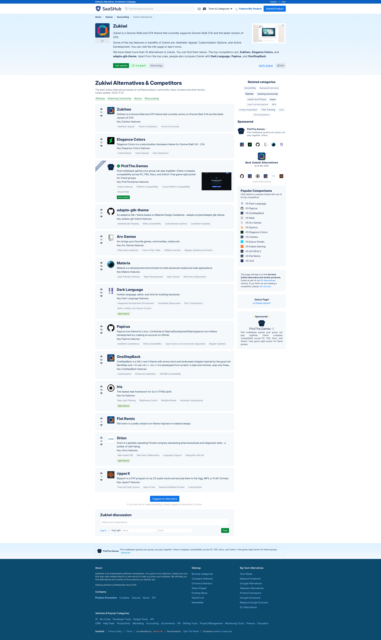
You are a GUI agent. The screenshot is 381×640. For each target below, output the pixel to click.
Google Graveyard (250, 597)
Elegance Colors (262, 52)
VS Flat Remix (253, 256)
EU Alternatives (267, 280)
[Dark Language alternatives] (110, 290)
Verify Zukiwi (266, 65)
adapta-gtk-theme (125, 56)
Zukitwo (245, 52)
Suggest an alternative (164, 498)
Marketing (138, 623)
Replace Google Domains (254, 602)
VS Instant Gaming (255, 246)
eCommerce (168, 623)
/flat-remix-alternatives (110, 415)
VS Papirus (251, 208)
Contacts (124, 597)
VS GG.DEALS (253, 251)
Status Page (156, 65)
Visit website (121, 65)
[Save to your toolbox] (102, 41)
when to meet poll (223, 631)
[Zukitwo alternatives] (110, 110)
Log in (103, 530)
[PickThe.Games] (110, 167)
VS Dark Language (255, 203)
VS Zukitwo (251, 236)
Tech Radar (246, 573)
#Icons (138, 98)
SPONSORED (100, 165)
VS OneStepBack (254, 213)
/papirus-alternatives (109, 323)
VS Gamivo (251, 227)
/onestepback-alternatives (112, 353)
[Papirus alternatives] (110, 327)
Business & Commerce (269, 88)
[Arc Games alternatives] (110, 237)
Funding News (199, 592)
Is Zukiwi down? (262, 303)
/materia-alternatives (109, 259)
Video (281, 110)
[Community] (204, 9)
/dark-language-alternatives (113, 286)
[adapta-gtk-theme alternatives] (110, 211)
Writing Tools (190, 623)
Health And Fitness (257, 99)
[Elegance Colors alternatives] (110, 140)
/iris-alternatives (107, 383)
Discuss (136, 597)
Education (262, 623)
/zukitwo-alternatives (109, 105)
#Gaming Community (119, 98)
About (146, 597)
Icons (273, 99)
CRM (98, 623)
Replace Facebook (250, 578)
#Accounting (152, 98)
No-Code (105, 619)
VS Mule (249, 217)
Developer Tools (122, 619)
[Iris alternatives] (110, 388)
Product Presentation (248, 110)
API (154, 597)
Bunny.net (158, 631)
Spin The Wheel (191, 631)
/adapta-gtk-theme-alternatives (115, 206)
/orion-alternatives (108, 434)
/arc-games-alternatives (111, 233)
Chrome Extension (202, 583)
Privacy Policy (115, 631)
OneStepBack (257, 56)
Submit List (198, 597)
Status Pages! (199, 588)
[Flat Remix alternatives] (110, 419)
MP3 (274, 104)
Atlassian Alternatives (252, 588)
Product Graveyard (250, 592)
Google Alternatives (251, 583)
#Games (100, 98)
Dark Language (220, 56)
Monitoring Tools (234, 623)
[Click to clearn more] (190, 551)
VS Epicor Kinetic (255, 241)
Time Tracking (268, 109)
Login (283, 2)
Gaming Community (267, 94)
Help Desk (108, 623)
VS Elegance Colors (256, 232)
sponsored (125, 552)
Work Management (262, 115)
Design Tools (140, 619)
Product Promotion (106, 597)
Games (249, 93)
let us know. (265, 286)
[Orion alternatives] (110, 439)
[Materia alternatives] (110, 264)
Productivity (123, 623)
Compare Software (202, 578)
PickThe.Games (260, 329)
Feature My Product (250, 8)
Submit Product (274, 8)
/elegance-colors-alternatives (114, 135)
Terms (129, 631)
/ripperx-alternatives (109, 469)
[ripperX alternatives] (110, 474)
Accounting (250, 88)
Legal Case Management (257, 104)
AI (96, 619)
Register (273, 2)
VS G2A (249, 260)
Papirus (236, 56)
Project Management (211, 623)
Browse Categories (202, 573)
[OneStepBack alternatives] (110, 357)
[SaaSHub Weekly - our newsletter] (199, 9)
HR (179, 623)
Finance (250, 623)
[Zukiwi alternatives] (102, 30)
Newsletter (198, 602)
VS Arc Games (253, 222)
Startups (132, 2)
